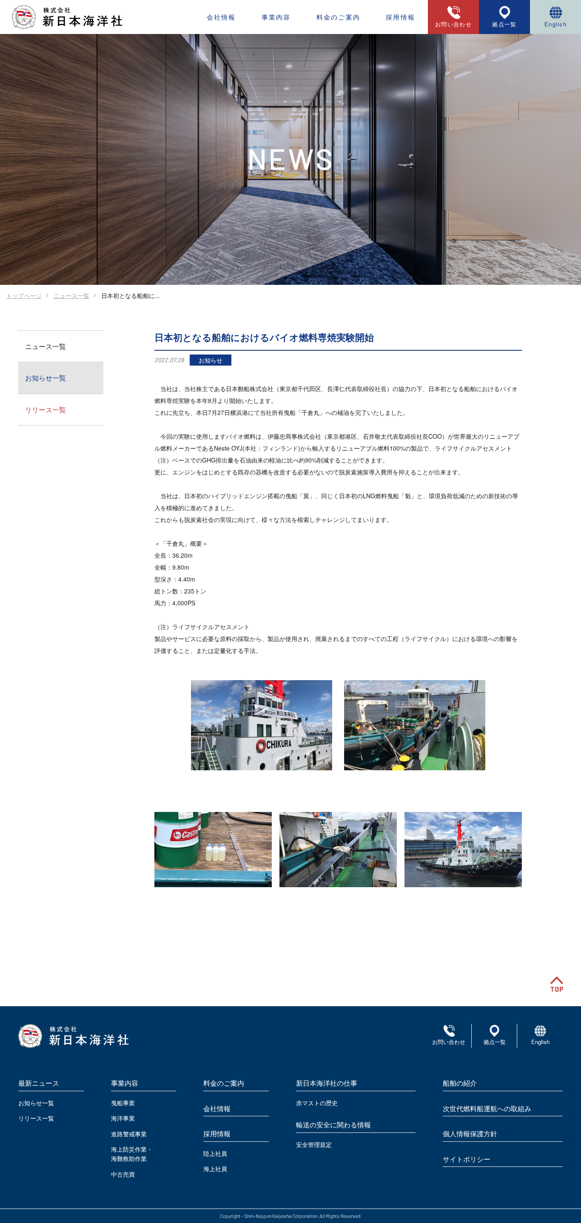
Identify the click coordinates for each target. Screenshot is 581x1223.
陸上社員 (215, 1153)
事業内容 (276, 16)
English (555, 24)
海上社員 (215, 1168)
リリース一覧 (45, 409)
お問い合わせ (448, 1041)
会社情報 (221, 16)
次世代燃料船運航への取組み (487, 1108)
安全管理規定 (314, 1144)
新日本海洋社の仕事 (326, 1083)
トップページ (24, 295)
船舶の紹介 (460, 1083)
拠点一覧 (504, 24)
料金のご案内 (338, 16)
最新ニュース (38, 1083)
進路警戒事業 (129, 1133)
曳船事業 (123, 1102)
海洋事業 (123, 1118)
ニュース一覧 (71, 295)
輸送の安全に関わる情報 (333, 1124)
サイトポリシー (466, 1159)
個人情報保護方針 (470, 1133)
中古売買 (123, 1174)
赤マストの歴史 (317, 1102)
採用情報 (400, 16)
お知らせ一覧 (45, 378)
